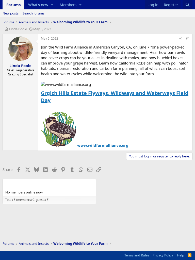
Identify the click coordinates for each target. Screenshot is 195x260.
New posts (11, 13)
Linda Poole (18, 29)
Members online (21, 184)
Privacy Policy (163, 255)
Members (68, 4)
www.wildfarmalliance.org (102, 145)
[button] (52, 4)
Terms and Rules (136, 255)
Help (180, 255)
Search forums (33, 13)
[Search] (187, 4)
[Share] (180, 39)
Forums (13, 4)
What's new (38, 4)
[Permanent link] (53, 100)
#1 (188, 38)
